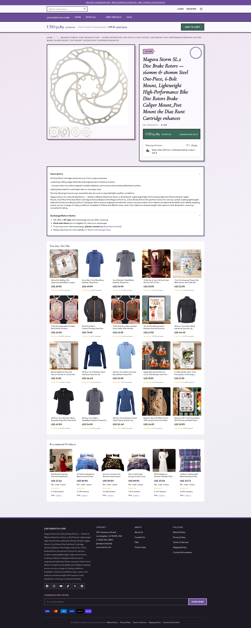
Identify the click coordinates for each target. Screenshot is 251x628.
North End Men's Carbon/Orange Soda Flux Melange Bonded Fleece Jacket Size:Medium (94, 327)
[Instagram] (54, 586)
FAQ (136, 542)
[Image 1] (54, 132)
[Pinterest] (82, 586)
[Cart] (201, 9)
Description (56, 174)
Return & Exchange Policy (99, 230)
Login (180, 9)
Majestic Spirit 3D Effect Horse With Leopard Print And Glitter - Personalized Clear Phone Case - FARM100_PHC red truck (156, 419)
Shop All (91, 17)
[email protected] (113, 226)
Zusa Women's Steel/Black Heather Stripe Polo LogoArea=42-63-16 (123, 281)
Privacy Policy (179, 537)
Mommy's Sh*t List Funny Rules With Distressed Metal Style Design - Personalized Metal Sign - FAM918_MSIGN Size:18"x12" (187, 419)
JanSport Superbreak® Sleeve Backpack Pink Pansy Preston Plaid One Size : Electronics (190, 475)
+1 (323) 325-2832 (104, 539)
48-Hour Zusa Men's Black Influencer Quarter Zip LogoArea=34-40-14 (184, 327)
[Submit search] (84, 9)
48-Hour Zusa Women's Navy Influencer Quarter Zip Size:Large (93, 373)
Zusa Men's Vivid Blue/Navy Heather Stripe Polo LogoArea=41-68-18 (93, 281)
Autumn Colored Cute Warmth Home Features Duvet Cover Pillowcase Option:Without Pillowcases (112, 475)
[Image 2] (65, 132)
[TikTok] (68, 586)
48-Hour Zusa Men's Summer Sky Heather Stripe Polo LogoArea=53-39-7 (124, 373)
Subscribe (198, 602)
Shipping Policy (180, 547)
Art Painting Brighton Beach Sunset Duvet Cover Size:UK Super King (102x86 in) (85, 475)
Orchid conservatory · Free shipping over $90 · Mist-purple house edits (125, 2)
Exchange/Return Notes (62, 215)
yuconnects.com (58, 17)
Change (194, 145)
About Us (139, 532)
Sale (129, 17)
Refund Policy (179, 532)
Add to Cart (192, 27)
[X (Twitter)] (75, 586)
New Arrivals (114, 17)
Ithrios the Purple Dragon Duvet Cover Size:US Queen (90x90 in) (137, 475)
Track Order (140, 547)
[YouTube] (61, 586)
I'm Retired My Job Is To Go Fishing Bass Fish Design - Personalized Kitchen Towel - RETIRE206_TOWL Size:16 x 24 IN (186, 373)
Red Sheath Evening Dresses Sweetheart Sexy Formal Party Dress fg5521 (61, 475)
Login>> (59, 495)
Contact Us (140, 537)
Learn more (121, 27)
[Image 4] (86, 132)
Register (191, 9)
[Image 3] (76, 132)
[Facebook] (47, 586)
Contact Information (182, 552)
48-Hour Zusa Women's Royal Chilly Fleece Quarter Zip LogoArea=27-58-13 (125, 419)
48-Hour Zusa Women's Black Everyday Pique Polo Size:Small (63, 419)
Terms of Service (181, 542)
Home (78, 17)
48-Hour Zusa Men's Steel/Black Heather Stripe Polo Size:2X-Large (94, 419)
